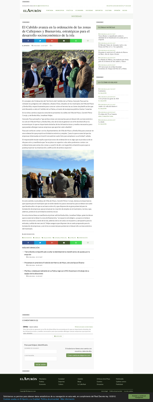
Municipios (60, 10)
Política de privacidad (50, 399)
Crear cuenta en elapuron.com (79, 355)
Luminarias (102, 91)
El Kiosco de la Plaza (103, 379)
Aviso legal (104, 391)
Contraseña (29, 355)
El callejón (102, 93)
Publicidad (119, 384)
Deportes (99, 10)
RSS (36, 6)
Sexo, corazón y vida (105, 116)
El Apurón (26, 45)
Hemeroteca (44, 6)
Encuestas (100, 384)
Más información (67, 399)
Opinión (117, 10)
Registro (110, 6)
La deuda (101, 122)
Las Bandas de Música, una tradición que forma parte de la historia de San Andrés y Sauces (113, 60)
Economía (79, 10)
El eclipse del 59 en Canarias (107, 114)
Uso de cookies (128, 391)
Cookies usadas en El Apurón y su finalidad (21, 399)
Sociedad (89, 10)
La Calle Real (82, 384)
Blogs (125, 10)
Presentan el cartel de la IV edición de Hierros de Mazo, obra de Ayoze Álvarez (54, 263)
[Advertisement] (58, 296)
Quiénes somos (121, 381)
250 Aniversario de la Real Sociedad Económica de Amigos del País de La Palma (112, 68)
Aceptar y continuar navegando (139, 396)
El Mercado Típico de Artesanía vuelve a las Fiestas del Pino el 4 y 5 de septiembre (112, 46)
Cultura (108, 10)
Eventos (99, 381)
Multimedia (119, 379)
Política (69, 10)
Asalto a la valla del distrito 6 (107, 106)
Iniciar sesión (118, 6)
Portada (49, 10)
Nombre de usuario (31, 348)
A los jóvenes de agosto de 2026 (108, 99)
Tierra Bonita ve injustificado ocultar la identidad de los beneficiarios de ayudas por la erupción (113, 37)
